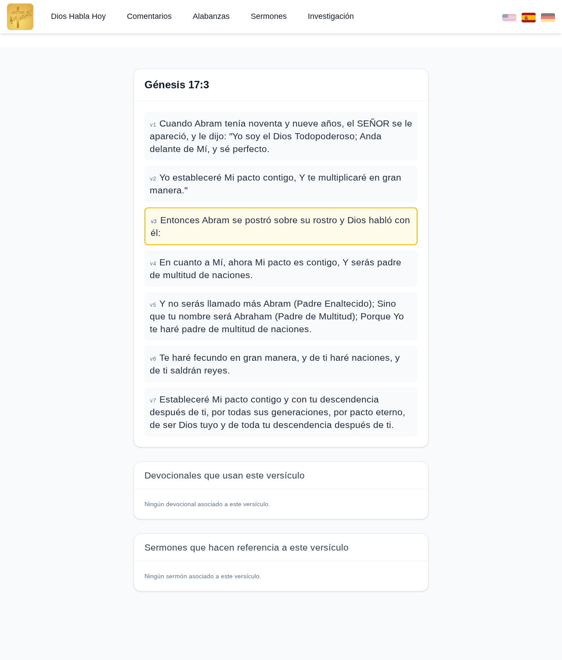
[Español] (529, 16)
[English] (509, 16)
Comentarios (149, 16)
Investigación (331, 16)
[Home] (20, 16)
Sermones (269, 16)
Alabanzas (211, 16)
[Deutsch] (548, 16)
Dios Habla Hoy (78, 16)
